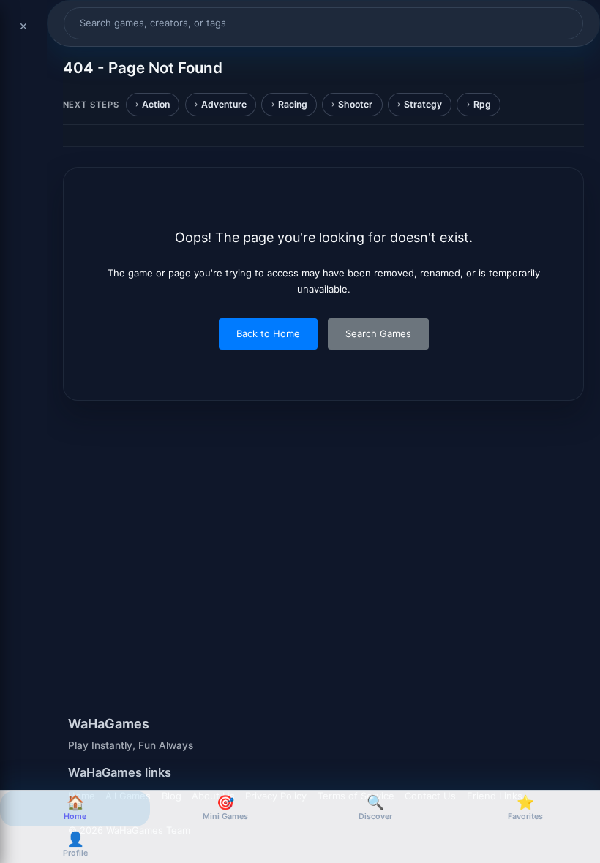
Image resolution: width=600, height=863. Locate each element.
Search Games (378, 333)
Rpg (482, 104)
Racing (292, 104)
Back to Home (268, 333)
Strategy (423, 104)
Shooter (355, 104)
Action (156, 104)
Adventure (224, 104)
